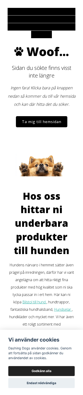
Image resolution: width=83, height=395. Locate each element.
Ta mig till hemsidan (41, 121)
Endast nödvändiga (41, 383)
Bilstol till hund (34, 302)
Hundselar (63, 309)
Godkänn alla (41, 371)
